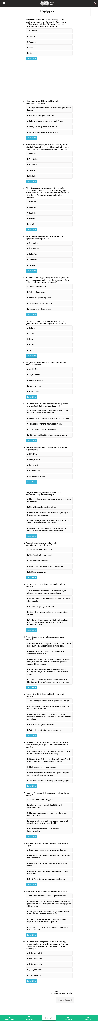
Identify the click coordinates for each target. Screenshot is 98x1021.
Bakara (31, 328)
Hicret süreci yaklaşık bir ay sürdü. (41, 606)
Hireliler (31, 218)
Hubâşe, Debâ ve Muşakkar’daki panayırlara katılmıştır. (48, 418)
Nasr (30, 339)
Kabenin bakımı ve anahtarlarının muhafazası (45, 121)
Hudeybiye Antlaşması (36, 476)
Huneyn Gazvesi (34, 460)
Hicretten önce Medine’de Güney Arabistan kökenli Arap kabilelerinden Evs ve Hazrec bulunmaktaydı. (48, 752)
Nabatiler (31, 207)
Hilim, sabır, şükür (34, 953)
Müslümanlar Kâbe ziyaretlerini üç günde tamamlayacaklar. (43, 830)
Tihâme (31, 36)
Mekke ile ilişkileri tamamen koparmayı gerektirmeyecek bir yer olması (49, 500)
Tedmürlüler (32, 159)
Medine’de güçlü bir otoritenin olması (41, 507)
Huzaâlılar (32, 260)
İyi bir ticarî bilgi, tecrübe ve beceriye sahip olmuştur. (47, 435)
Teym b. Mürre (33, 375)
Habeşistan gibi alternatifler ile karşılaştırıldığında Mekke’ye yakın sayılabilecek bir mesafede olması (46, 529)
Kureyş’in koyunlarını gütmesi (39, 298)
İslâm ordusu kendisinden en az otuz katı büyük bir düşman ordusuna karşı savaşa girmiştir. (46, 920)
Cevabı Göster (31, 59)
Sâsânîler (31, 176)
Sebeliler (31, 202)
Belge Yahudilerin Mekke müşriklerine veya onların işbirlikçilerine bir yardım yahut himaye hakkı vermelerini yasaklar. (47, 671)
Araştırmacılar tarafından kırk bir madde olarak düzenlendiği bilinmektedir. (45, 652)
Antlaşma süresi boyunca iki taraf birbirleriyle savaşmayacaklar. (44, 806)
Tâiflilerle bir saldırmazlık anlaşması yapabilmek (45, 566)
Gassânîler (32, 165)
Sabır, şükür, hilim (34, 958)
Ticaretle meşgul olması (37, 286)
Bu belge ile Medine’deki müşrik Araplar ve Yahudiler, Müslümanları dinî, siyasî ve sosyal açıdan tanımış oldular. (48, 681)
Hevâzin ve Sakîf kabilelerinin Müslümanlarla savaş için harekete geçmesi (48, 856)
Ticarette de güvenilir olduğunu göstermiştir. (44, 424)
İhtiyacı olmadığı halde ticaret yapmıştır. (43, 429)
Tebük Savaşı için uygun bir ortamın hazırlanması (46, 879)
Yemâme (31, 42)
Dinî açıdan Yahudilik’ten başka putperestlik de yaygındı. (48, 780)
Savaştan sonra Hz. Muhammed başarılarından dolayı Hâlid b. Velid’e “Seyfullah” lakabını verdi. (48, 912)
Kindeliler (31, 153)
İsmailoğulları (33, 248)
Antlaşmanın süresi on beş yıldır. (40, 799)
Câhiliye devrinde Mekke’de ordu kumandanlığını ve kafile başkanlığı (49, 109)
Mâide (30, 345)
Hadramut (32, 31)
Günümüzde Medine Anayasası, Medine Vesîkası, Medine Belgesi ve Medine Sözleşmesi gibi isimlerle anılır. (49, 644)
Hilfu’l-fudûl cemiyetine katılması (40, 303)
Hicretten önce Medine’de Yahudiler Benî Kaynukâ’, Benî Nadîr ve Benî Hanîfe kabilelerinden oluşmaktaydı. (48, 760)
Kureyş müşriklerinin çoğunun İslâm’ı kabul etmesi (46, 850)
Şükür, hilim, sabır (34, 970)
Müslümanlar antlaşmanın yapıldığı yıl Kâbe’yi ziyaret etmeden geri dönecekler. (47, 814)
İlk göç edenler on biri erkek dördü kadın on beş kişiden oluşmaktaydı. (48, 600)
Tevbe (30, 333)
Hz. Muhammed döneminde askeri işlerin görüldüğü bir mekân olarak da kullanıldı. (48, 707)
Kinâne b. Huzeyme (35, 380)
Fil (29, 350)
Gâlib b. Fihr (32, 369)
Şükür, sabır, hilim (34, 975)
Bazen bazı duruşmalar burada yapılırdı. (42, 724)
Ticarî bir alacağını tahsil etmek (39, 555)
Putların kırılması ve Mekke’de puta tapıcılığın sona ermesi (47, 864)
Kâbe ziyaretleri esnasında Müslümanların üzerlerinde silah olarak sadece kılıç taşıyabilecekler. (48, 822)
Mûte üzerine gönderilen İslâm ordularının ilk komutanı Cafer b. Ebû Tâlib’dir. (48, 928)
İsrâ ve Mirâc (33, 465)
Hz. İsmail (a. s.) (34, 386)
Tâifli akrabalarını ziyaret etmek (40, 549)
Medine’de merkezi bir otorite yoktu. (41, 767)
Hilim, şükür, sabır (34, 964)
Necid (30, 47)
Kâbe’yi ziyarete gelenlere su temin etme (42, 127)
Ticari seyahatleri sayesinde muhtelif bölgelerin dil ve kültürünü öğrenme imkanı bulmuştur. (47, 411)
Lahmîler (31, 224)
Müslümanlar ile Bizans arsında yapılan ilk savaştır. (47, 896)
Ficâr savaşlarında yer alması (39, 309)
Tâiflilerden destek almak (37, 561)
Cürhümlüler (32, 243)
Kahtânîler (32, 254)
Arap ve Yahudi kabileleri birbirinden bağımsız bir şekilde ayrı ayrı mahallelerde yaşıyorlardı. (48, 774)
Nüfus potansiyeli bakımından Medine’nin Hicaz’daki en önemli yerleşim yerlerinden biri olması (48, 521)
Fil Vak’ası (32, 454)
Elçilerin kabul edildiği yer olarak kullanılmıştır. (45, 730)
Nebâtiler (31, 170)
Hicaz (30, 53)
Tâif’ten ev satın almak (36, 572)
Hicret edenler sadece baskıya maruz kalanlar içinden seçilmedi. (47, 613)
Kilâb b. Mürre (33, 391)
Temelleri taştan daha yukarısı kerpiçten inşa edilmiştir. (48, 701)
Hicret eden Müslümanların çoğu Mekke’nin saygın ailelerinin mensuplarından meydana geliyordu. (46, 592)
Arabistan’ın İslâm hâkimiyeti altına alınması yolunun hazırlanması (47, 872)
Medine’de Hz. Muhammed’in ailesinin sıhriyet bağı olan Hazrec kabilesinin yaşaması (48, 513)
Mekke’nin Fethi (33, 471)
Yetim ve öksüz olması (36, 292)
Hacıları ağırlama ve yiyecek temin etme (42, 132)
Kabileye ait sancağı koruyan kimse (41, 115)
